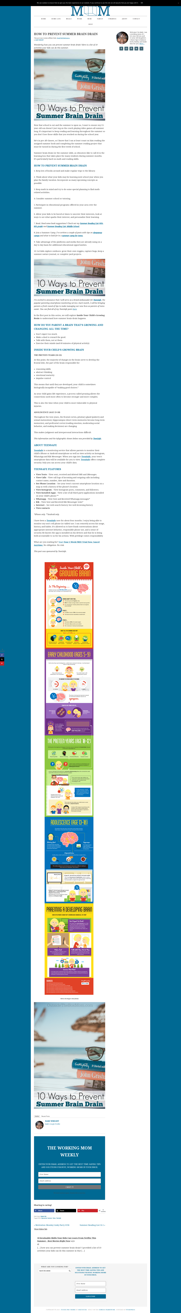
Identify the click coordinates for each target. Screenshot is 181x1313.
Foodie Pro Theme (68, 1309)
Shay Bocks (82, 1309)
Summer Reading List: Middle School (63, 226)
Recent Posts (45, 1116)
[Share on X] (2, 659)
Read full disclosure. (63, 38)
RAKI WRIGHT (52, 1121)
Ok (142, 3)
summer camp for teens (72, 236)
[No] (178, 3)
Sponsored (44, 1218)
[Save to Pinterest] (2, 663)
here (75, 309)
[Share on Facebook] (2, 655)
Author (37, 1116)
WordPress (130, 1309)
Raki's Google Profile (52, 1124)
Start (61, 542)
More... (142, 43)
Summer (49, 1218)
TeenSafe (97, 300)
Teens (54, 1218)
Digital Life (43, 1216)
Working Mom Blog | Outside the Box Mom (90, 7)
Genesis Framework (107, 1309)
